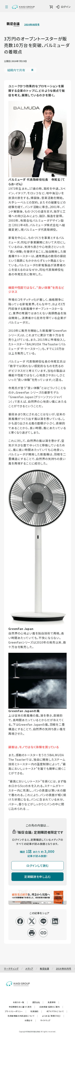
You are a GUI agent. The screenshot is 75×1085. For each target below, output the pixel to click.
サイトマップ (45, 1020)
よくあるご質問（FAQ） (53, 1015)
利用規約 (36, 1011)
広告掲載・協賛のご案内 (51, 1006)
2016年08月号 (32, 24)
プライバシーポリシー (15, 1011)
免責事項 (53, 1002)
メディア (29, 968)
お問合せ (30, 1020)
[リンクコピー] (43, 933)
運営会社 (38, 1002)
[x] (32, 921)
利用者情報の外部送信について (23, 1015)
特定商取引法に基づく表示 (22, 1006)
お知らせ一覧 (20, 1002)
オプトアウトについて (56, 1011)
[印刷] (32, 933)
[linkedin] (55, 921)
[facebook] (20, 921)
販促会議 (44, 968)
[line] (43, 921)
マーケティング (11, 968)
